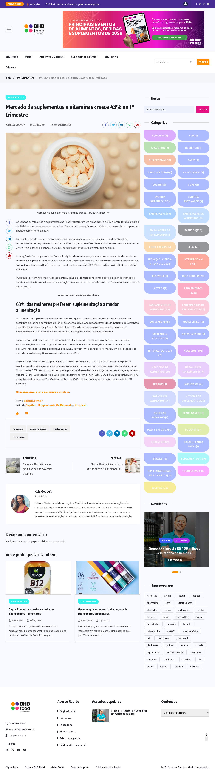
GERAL (193, 247)
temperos (152, 659)
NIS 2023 (160, 384)
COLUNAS (160, 184)
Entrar (203, 62)
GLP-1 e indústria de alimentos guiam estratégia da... (73, 4)
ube (200, 659)
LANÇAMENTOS (193, 290)
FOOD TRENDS (160, 247)
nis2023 (171, 631)
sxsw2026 (196, 652)
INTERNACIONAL (193, 261)
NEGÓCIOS (193, 350)
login (31, 541)
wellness (194, 666)
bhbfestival (152, 602)
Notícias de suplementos (193, 398)
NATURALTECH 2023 (160, 352)
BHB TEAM (17, 620)
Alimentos (152, 595)
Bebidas (193, 147)
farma (165, 617)
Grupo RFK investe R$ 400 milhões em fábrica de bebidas (174, 550)
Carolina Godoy (160, 172)
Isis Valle (160, 276)
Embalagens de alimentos (193, 215)
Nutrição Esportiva (160, 415)
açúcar (182, 595)
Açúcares (160, 135)
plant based (152, 645)
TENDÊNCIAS (193, 471)
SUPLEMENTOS (25, 77)
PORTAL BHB (160, 442)
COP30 (193, 184)
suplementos (60, 428)
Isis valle (187, 624)
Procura (203, 109)
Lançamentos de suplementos (193, 307)
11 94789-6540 (17, 723)
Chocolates (193, 172)
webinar (179, 666)
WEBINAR (160, 487)
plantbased (182, 638)
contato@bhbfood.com (22, 729)
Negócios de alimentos (160, 369)
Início (8, 77)
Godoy (199, 617)
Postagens (66, 724)
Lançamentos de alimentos (160, 307)
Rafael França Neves (193, 444)
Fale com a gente (70, 738)
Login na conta (17, 735)
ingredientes (153, 624)
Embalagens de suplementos (160, 232)
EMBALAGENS (160, 213)
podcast (170, 645)
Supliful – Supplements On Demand (48, 405)
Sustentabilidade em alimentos (160, 473)
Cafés (193, 160)
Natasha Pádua (193, 333)
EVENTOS (193, 230)
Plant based (193, 413)
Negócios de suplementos (193, 369)
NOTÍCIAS (193, 384)
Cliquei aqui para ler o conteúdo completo (42, 392)
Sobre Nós (66, 718)
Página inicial (67, 711)
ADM (193, 135)
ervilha (201, 609)
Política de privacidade (73, 745)
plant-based (163, 638)
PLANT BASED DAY (160, 429)
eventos (151, 617)
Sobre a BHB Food (35, 767)
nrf (148, 638)
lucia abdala (160, 321)
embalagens (184, 609)
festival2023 (182, 617)
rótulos (184, 645)
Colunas (10, 67)
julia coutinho (153, 631)
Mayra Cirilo (193, 321)
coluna (168, 609)
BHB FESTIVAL (160, 160)
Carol (168, 602)
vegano (164, 666)
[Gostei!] (17, 413)
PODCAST (193, 429)
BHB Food (11, 56)
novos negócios (38, 428)
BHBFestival (111, 56)
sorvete (199, 645)
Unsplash (80, 405)
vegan (150, 666)
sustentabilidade (175, 652)
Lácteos (160, 288)
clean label (152, 609)
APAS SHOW (160, 147)
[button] (175, 572)
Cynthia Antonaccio (160, 199)
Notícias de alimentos (160, 398)
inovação (18, 428)
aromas (167, 595)
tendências (19, 436)
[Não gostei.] (26, 413)
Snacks (160, 458)
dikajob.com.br (33, 400)
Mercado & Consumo (160, 336)
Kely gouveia (193, 276)
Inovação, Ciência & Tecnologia (160, 261)
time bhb (186, 659)
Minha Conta (67, 731)
